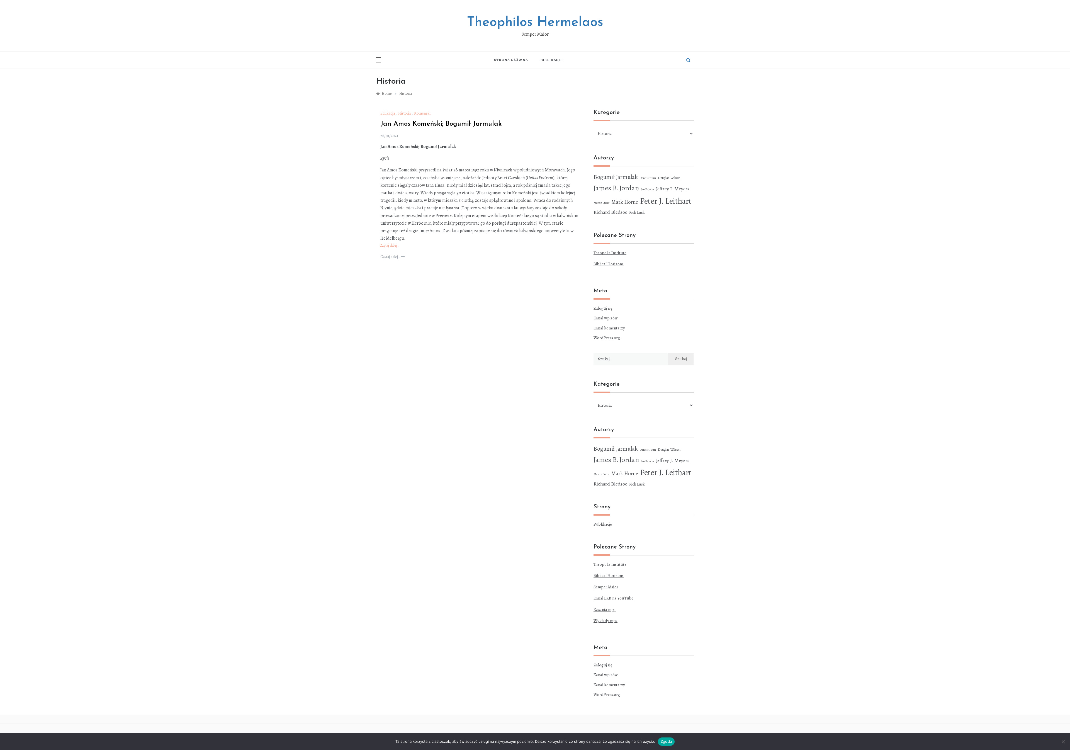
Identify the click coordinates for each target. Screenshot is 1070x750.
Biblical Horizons (609, 264)
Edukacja (387, 113)
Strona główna (511, 59)
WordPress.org (607, 338)
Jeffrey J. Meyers (672, 188)
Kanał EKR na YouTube (613, 598)
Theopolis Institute (610, 253)
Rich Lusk (637, 212)
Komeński (422, 113)
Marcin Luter (601, 203)
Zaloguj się (603, 308)
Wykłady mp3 (605, 620)
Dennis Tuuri (648, 178)
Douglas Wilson (669, 177)
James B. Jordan (616, 188)
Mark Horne (624, 201)
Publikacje (551, 59)
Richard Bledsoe (610, 212)
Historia (404, 113)
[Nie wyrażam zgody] (1063, 741)
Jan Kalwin (647, 189)
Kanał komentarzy (609, 328)
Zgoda (666, 741)
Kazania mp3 (605, 609)
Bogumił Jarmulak (616, 177)
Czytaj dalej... (390, 256)
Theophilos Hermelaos (535, 22)
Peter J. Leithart (666, 201)
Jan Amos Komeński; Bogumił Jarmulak (441, 124)
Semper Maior (606, 587)
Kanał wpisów (606, 318)
